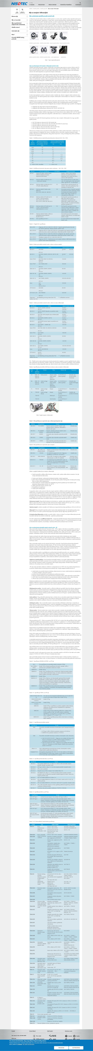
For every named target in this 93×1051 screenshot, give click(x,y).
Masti (13, 34)
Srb (30, 2)
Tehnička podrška (65, 4)
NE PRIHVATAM (76, 1047)
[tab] (20, 16)
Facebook (70, 1036)
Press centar (52, 4)
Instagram (70, 1039)
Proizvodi (41, 4)
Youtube (78, 1036)
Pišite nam (14, 1038)
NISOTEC (30, 8)
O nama (31, 4)
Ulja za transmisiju (16, 20)
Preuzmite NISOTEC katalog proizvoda (18, 38)
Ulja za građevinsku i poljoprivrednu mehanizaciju (18, 23)
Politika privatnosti (40, 1039)
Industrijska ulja (15, 31)
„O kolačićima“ (19, 1044)
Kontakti (78, 4)
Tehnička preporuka (43, 8)
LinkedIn (78, 1039)
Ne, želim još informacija (28, 1044)
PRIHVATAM (61, 1047)
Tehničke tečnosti (16, 27)
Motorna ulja (15, 16)
